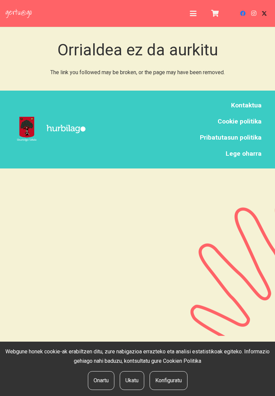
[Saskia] (215, 13)
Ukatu (132, 380)
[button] (193, 13)
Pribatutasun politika (231, 137)
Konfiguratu (168, 380)
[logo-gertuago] (18, 13)
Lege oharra (244, 153)
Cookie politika (240, 121)
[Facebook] (242, 13)
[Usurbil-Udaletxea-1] (26, 129)
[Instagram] (253, 13)
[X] (264, 13)
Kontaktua (246, 105)
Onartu (101, 380)
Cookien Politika (182, 361)
